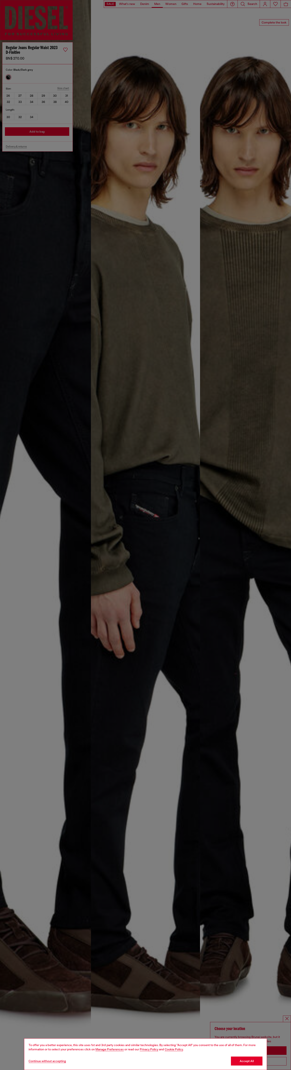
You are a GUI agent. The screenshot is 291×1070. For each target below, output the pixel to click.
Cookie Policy (174, 1049)
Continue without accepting (47, 1061)
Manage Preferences (109, 1049)
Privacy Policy (149, 1049)
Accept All (247, 1061)
